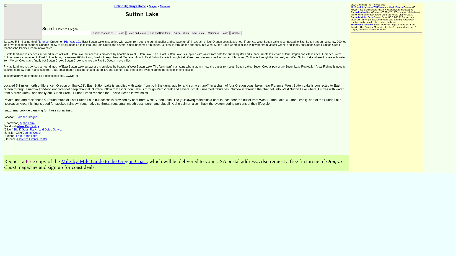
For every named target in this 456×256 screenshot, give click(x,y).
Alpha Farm (27, 123)
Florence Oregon (26, 117)
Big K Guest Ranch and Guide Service (38, 129)
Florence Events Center (32, 139)
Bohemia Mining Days (362, 17)
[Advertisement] (45, 149)
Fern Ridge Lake (26, 135)
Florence (165, 6)
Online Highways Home (130, 6)
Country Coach (32, 132)
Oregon (153, 6)
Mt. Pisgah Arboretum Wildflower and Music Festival (377, 7)
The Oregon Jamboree (362, 24)
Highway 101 (72, 41)
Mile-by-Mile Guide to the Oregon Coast (104, 161)
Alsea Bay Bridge (28, 126)
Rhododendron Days (361, 12)
